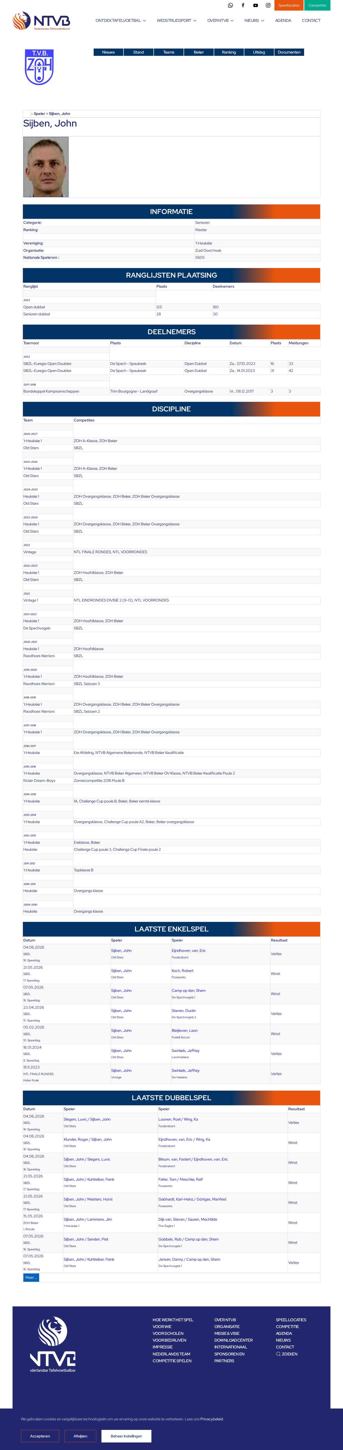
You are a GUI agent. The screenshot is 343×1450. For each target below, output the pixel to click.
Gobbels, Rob (170, 1239)
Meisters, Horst (99, 1199)
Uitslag (259, 52)
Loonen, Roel (169, 1119)
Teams (168, 52)
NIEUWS (283, 1340)
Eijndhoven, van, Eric (189, 950)
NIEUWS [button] (252, 20)
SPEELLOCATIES (291, 1320)
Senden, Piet (97, 1239)
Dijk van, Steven (171, 1219)
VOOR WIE (162, 1326)
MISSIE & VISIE (227, 1333)
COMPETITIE (287, 1326)
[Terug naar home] (42, 20)
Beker (199, 52)
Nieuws (108, 52)
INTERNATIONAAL (230, 1347)
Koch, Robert (182, 970)
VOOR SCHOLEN (168, 1333)
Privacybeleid (211, 1419)
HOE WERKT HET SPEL (173, 1320)
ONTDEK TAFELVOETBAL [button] (118, 20)
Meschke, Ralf (191, 1179)
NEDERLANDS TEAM (171, 1354)
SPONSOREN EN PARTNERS (229, 1357)
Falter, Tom (167, 1179)
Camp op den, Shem (189, 990)
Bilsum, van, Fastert (174, 1159)
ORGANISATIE (227, 1326)
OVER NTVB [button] (218, 20)
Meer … (31, 1277)
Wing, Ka (191, 1119)
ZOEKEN (289, 1354)
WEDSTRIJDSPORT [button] (174, 20)
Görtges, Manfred (211, 1199)
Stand (138, 52)
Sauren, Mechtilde (202, 1219)
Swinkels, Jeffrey (186, 1050)
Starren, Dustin (184, 1010)
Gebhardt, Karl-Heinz (175, 1199)
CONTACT (311, 20)
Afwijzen (80, 1436)
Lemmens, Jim (99, 1219)
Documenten (289, 52)
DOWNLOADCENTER (233, 1340)
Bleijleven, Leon (185, 1030)
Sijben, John (121, 950)
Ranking (229, 52)
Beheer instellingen (126, 1436)
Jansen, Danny (170, 1259)
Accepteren (40, 1436)
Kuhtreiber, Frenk (100, 1179)
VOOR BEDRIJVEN (169, 1340)
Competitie (317, 5)
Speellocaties (289, 5)
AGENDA (283, 20)
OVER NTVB (225, 1320)
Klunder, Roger (76, 1139)
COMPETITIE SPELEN (172, 1360)
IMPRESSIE (163, 1347)
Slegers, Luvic (75, 1119)
